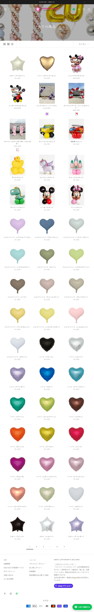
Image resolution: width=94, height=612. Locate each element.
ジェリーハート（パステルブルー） (18, 267)
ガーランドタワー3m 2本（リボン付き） (17, 143)
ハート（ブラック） (47, 357)
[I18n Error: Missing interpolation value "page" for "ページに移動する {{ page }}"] (64, 546)
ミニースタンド (76, 207)
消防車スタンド (76, 142)
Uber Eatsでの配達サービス (14, 567)
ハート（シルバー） (76, 357)
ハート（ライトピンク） (76, 477)
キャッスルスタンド (76, 177)
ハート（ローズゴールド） (17, 507)
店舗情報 (7, 564)
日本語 (46, 600)
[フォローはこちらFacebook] (5, 593)
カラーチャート (9, 571)
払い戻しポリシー (35, 567)
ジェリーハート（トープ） (17, 297)
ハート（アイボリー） (47, 507)
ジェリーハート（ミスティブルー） (76, 237)
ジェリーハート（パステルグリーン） (76, 267)
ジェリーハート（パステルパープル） (17, 237)
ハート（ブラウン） (76, 417)
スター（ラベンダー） (76, 536)
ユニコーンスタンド (47, 177)
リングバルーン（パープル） (47, 106)
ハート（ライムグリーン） (47, 417)
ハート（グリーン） (17, 417)
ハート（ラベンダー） (18, 387)
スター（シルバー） (47, 536)
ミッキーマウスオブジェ (17, 106)
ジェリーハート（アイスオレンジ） (18, 327)
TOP (5, 560)
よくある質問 (8, 579)
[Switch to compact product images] (12, 44)
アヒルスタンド (17, 177)
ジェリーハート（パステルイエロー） (47, 327)
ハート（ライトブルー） (76, 387)
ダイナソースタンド (17, 207)
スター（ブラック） (17, 536)
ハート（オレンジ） (17, 447)
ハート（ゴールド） (47, 447)
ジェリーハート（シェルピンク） (76, 327)
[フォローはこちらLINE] (73, 9)
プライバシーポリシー (37, 564)
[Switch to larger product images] (4, 44)
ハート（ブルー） (46, 387)
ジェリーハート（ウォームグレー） (47, 297)
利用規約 (32, 571)
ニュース (32, 560)
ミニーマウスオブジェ (76, 76)
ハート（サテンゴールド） (47, 76)
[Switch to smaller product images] (8, 44)
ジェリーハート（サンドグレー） (76, 297)
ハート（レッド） (76, 447)
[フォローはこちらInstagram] (11, 593)
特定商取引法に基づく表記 (38, 575)
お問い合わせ (8, 575)
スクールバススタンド (47, 142)
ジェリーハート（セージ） (47, 267)
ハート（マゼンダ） (17, 477)
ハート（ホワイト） (76, 507)
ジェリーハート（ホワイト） (17, 357)
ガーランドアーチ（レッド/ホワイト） (76, 107)
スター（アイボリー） (18, 76)
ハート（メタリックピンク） (47, 477)
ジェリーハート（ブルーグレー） (47, 237)
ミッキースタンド (46, 207)
